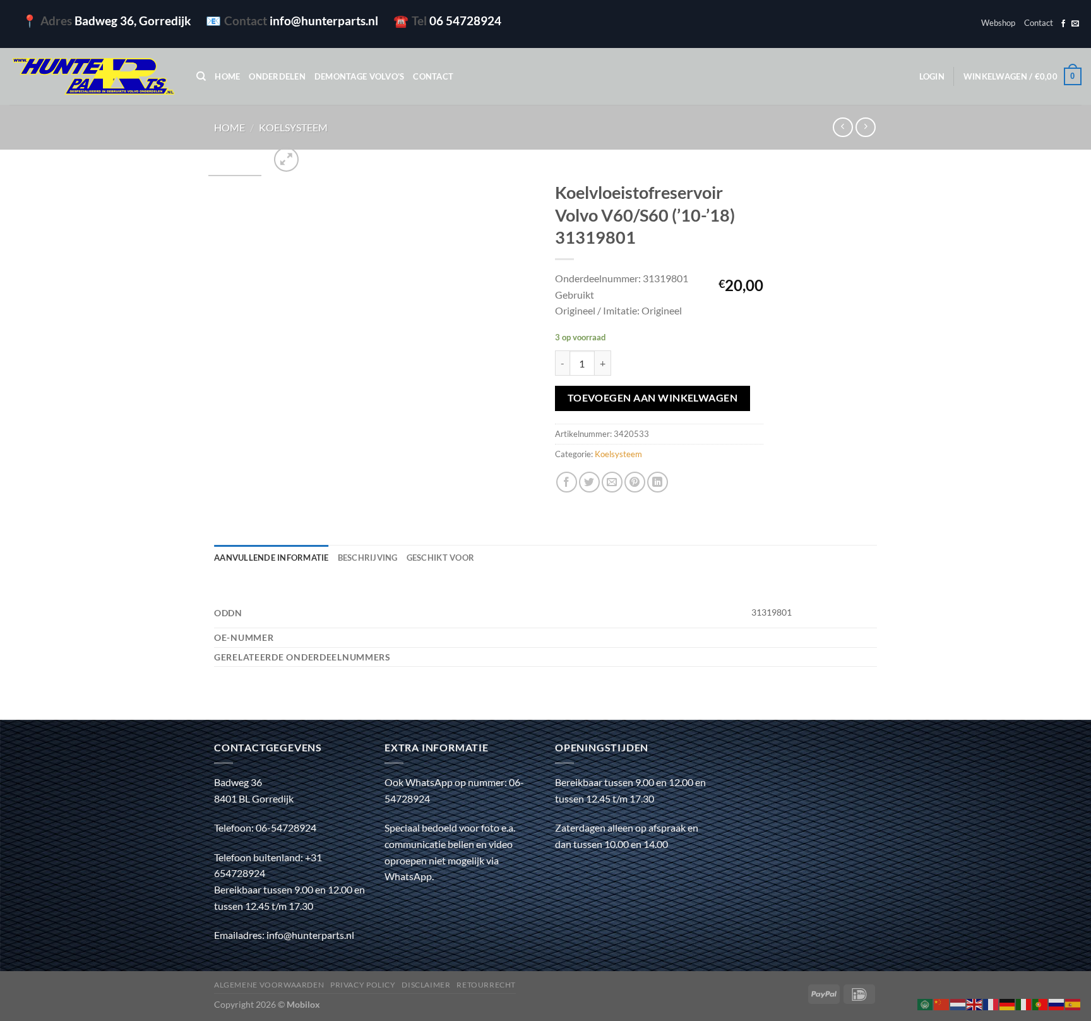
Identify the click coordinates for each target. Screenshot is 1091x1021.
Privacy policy (363, 984)
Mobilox (303, 1004)
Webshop (998, 23)
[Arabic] (925, 1003)
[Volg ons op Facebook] (1063, 24)
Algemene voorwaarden (269, 984)
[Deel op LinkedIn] (657, 482)
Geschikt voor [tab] (440, 557)
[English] (975, 1003)
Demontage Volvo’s (359, 76)
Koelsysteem (293, 127)
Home (227, 76)
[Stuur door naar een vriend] (612, 482)
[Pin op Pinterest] (634, 482)
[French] (991, 1003)
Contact (1038, 23)
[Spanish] (1073, 1003)
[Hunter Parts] (93, 77)
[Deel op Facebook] (566, 482)
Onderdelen (277, 76)
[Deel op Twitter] (589, 482)
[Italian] (1024, 1003)
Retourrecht (486, 984)
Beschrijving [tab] (368, 557)
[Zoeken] (201, 76)
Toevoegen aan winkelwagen (653, 397)
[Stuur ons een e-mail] (1075, 24)
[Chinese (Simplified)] (942, 1003)
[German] (1007, 1003)
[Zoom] (286, 159)
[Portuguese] (1040, 1003)
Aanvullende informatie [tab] (271, 557)
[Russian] (1057, 1003)
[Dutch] (958, 1003)
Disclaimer (426, 984)
